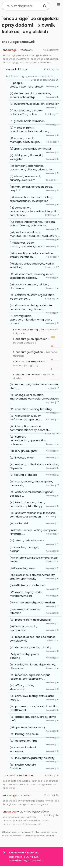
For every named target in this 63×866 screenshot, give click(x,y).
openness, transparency (30, 727)
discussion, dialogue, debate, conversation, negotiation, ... (31, 307)
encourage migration (29, 352)
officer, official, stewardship (22, 687)
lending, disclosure (27, 734)
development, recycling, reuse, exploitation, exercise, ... (32, 276)
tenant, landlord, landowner (23, 749)
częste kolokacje (16, 69)
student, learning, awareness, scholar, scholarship (30, 95)
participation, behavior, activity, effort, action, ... (26, 112)
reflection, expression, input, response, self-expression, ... (30, 677)
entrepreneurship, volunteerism (35, 602)
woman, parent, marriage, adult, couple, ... (26, 140)
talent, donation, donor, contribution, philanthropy (27, 504)
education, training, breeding (33, 409)
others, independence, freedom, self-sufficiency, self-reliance (32, 223)
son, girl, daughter (26, 451)
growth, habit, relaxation (29, 121)
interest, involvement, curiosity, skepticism (25, 178)
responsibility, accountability (33, 620)
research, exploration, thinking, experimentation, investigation (31, 199)
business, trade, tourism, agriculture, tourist (27, 244)
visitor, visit (22, 523)
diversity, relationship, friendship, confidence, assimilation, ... (33, 514)
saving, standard (26, 475)
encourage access (28, 374)
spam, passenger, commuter (32, 148)
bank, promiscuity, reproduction (24, 628)
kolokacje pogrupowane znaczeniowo (30, 76)
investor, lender (24, 457)
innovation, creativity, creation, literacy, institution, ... (31, 255)
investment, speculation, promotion (36, 104)
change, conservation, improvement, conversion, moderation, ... (34, 398)
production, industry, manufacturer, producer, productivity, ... (35, 234)
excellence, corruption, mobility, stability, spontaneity (32, 576)
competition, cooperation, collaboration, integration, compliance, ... (35, 211)
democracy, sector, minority (33, 647)
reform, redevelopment (29, 540)
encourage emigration (30, 361)
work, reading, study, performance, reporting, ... (26, 417)
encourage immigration (30, 329)
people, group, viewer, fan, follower (27, 84)
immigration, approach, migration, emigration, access (31, 319)
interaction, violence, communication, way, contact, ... (30, 428)
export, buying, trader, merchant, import (26, 594)
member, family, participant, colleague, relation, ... (30, 129)
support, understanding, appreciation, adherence (28, 440)
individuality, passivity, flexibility (34, 758)
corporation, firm (26, 741)
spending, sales (25, 568)
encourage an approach (31, 339)
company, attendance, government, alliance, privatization (31, 167)
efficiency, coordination (30, 585)
